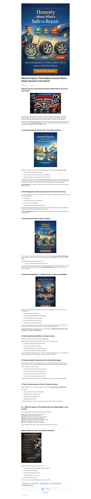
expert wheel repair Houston (56, 483)
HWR (22, 84)
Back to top (45, 492)
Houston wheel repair (26, 483)
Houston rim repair (35, 483)
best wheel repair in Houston (27, 485)
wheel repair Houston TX (44, 483)
